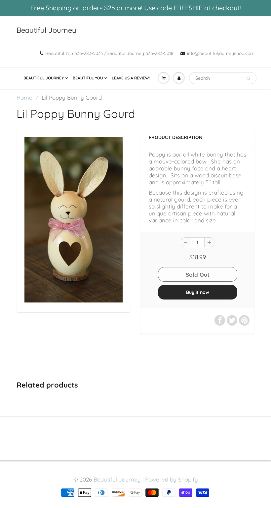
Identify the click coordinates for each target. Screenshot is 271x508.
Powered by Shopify (171, 479)
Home (24, 97)
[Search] (248, 78)
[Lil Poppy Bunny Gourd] (73, 219)
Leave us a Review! (131, 77)
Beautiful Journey (46, 30)
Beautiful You (88, 77)
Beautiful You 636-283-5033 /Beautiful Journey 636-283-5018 (109, 53)
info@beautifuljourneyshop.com (220, 53)
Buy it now (197, 292)
